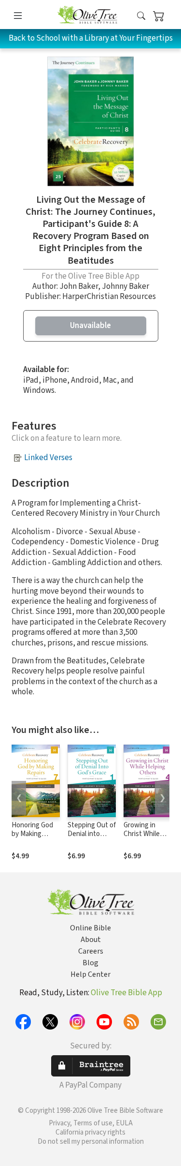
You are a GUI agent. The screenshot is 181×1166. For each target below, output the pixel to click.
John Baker (78, 286)
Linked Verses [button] (48, 457)
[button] (141, 16)
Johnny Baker (125, 286)
